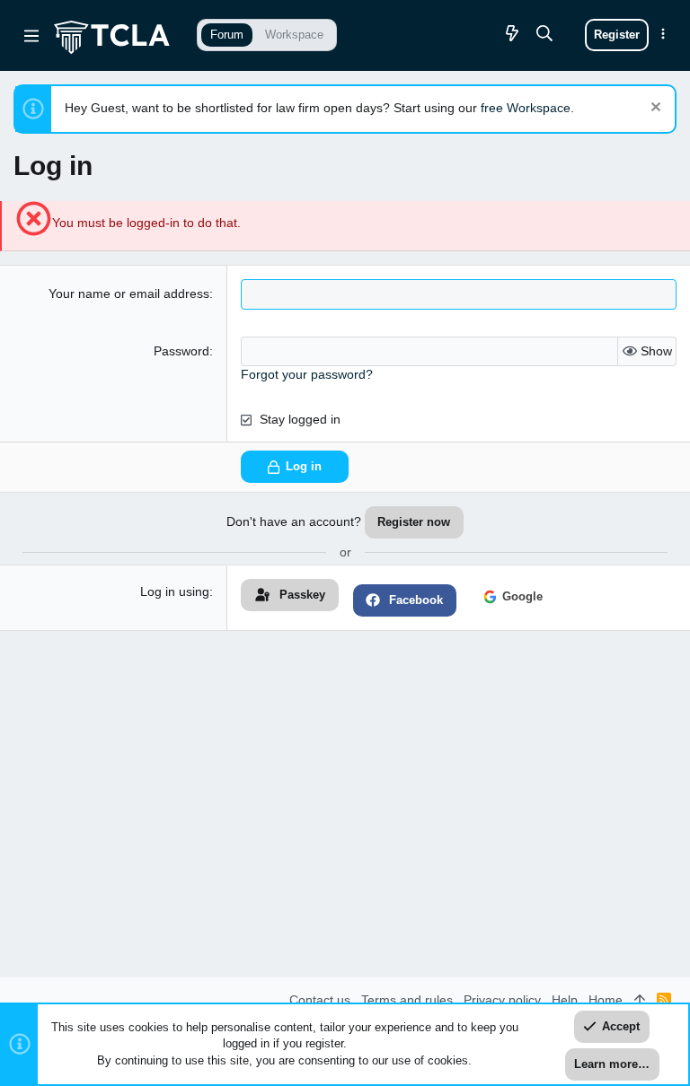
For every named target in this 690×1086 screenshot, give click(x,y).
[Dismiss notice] (653, 109)
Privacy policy (502, 1000)
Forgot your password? (307, 374)
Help (565, 1000)
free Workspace (526, 108)
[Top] (639, 1000)
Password (181, 351)
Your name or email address (129, 293)
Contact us (319, 1000)
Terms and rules (407, 1000)
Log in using (174, 591)
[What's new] (512, 35)
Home (605, 1000)
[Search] (544, 35)
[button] (31, 35)
